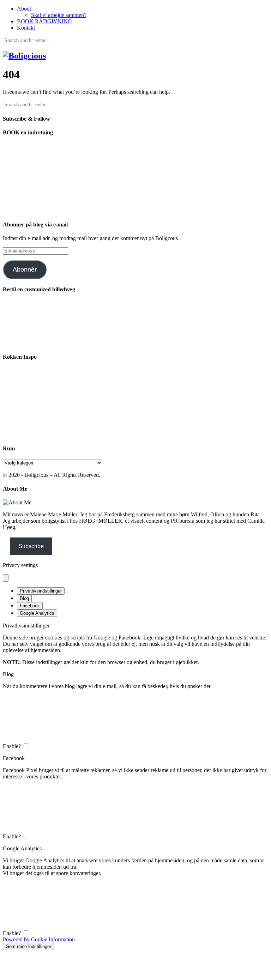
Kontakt (26, 28)
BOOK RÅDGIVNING (44, 21)
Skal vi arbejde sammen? (58, 15)
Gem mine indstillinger (28, 946)
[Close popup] (5, 578)
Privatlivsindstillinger (41, 591)
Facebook (30, 605)
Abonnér (25, 269)
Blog (24, 598)
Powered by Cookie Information (39, 939)
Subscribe (31, 546)
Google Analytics (37, 613)
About (24, 9)
